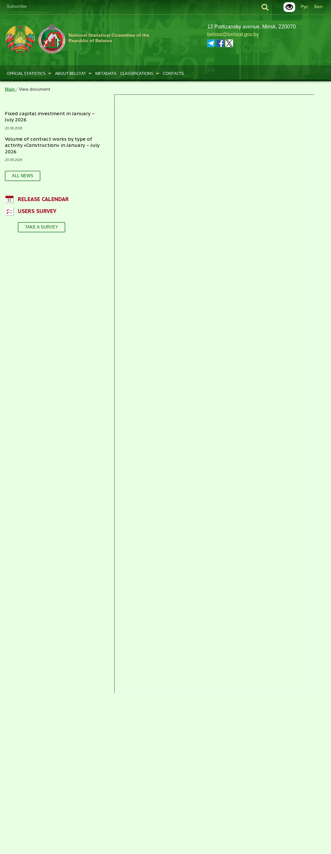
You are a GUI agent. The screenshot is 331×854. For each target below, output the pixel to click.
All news (22, 175)
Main (10, 89)
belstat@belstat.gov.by (233, 34)
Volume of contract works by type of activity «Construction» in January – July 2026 (52, 145)
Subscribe (16, 6)
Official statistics (26, 73)
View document (34, 89)
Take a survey (41, 227)
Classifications (137, 73)
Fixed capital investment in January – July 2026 (50, 116)
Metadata (105, 73)
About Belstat (70, 73)
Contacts (173, 73)
